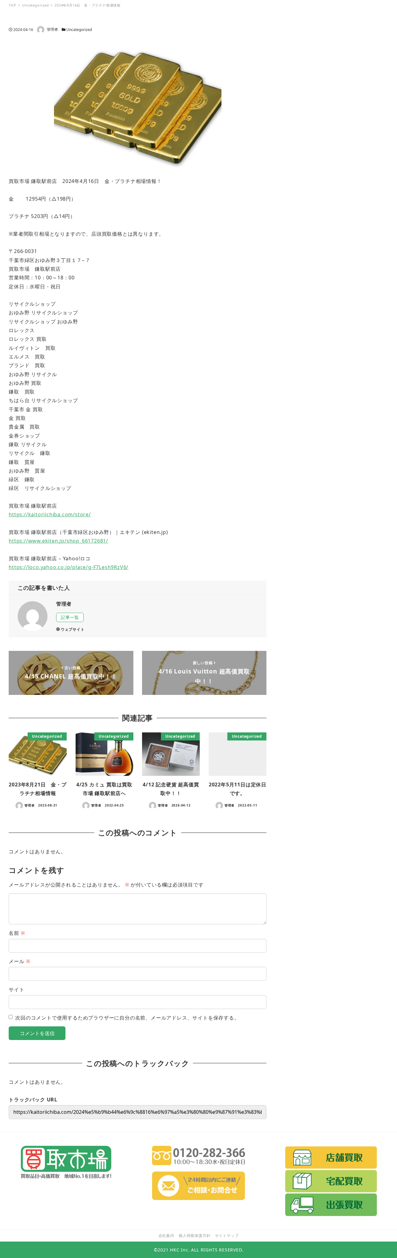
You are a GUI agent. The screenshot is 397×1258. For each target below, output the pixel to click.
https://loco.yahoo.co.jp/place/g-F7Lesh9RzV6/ (68, 567)
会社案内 (166, 1235)
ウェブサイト (73, 629)
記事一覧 (70, 617)
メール (19, 961)
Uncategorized (79, 29)
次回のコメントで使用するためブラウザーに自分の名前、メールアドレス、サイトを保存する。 (127, 1017)
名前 (17, 933)
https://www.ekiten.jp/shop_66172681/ (58, 540)
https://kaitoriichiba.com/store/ (50, 514)
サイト (16, 989)
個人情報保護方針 (194, 1235)
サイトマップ (227, 1235)
